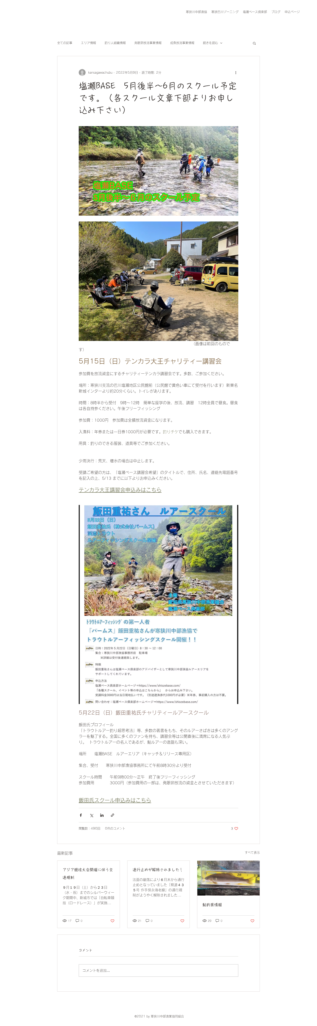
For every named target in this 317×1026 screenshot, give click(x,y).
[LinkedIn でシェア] (102, 815)
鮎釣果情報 (212, 905)
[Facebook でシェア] (81, 815)
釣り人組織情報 (115, 42)
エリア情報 (88, 42)
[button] (254, 43)
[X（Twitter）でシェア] (91, 815)
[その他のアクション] (235, 72)
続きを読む (210, 42)
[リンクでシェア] (112, 815)
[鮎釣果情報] (228, 878)
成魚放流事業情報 (182, 42)
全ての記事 (64, 42)
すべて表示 (252, 852)
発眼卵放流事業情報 (148, 42)
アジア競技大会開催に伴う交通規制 (88, 873)
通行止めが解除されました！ (158, 870)
